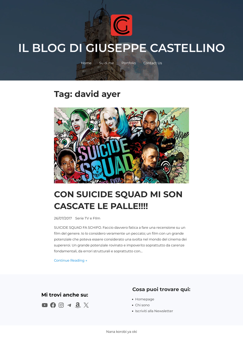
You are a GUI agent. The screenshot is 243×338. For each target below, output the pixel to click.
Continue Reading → (70, 260)
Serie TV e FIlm (87, 218)
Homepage (144, 299)
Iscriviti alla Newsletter (154, 311)
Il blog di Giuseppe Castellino (121, 48)
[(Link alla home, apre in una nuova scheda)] (121, 25)
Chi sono (142, 305)
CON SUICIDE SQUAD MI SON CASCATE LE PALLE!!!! (118, 200)
